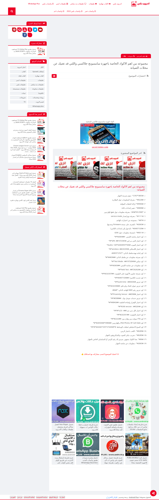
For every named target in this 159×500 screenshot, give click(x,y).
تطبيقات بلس (21, 84)
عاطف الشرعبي (141, 56)
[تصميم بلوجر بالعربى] (112, 497)
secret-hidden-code (100, 147)
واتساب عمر (89, 11)
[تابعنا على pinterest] (14, 29)
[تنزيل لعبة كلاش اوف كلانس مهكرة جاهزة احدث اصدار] (41, 201)
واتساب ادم (58, 11)
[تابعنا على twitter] (35, 29)
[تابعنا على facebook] (24, 35)
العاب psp (22, 76)
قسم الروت (40, 102)
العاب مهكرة (103, 3)
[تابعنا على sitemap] (24, 29)
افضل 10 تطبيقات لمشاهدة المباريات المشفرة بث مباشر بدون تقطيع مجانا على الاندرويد (23, 184)
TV (25, 102)
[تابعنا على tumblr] (30, 29)
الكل (42, 67)
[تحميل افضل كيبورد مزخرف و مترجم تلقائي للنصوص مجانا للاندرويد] (41, 131)
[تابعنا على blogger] (30, 35)
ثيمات (24, 93)
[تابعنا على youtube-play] (40, 29)
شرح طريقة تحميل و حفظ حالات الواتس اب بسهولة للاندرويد (88, 427)
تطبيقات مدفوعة (38, 89)
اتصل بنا (62, 497)
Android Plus (140, 4)
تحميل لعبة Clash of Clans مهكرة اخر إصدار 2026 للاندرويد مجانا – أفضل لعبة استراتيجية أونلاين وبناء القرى (24, 175)
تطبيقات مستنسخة (19, 89)
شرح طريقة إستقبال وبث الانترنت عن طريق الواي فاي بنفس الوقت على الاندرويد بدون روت (64, 460)
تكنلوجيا (41, 93)
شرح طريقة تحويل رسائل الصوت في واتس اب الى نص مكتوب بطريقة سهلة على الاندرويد (112, 460)
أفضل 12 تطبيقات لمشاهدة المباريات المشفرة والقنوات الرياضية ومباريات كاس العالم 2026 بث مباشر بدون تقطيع (66, 172)
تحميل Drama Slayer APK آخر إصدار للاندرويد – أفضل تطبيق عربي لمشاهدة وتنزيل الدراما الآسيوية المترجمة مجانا (24, 193)
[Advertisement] (100, 36)
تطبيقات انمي (61, 3)
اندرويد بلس (117, 3)
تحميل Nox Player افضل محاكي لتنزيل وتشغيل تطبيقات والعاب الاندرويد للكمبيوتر (64, 427)
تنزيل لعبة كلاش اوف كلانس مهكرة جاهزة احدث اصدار (23, 201)
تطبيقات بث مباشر (77, 3)
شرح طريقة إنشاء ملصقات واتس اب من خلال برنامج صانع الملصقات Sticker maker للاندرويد (137, 427)
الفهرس (12, 497)
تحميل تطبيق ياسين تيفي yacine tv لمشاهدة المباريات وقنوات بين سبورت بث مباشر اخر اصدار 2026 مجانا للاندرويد (135, 172)
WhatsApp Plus (34, 3)
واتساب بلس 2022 (73, 11)
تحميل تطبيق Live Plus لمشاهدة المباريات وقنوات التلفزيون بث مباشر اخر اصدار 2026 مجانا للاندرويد (23, 210)
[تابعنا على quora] (19, 29)
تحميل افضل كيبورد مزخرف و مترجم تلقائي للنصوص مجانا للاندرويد (24, 131)
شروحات (130, 56)
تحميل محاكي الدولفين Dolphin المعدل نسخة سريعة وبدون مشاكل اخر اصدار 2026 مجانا (23, 157)
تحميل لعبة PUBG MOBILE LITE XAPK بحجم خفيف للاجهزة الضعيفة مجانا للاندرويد (137, 460)
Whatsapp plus (38, 106)
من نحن (19, 497)
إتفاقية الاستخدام (29, 497)
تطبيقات (92, 3)
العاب (24, 71)
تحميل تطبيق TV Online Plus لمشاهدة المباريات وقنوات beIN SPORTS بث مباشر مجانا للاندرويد (112, 174)
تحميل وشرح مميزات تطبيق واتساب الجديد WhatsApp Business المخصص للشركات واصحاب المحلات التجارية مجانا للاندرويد (89, 460)
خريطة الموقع (53, 497)
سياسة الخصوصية (41, 497)
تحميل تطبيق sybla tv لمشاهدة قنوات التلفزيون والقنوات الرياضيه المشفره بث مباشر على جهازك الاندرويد (89, 172)
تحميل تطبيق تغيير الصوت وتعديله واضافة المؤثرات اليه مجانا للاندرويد (113, 427)
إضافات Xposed (38, 71)
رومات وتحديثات (38, 97)
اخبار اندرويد (21, 67)
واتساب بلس (47, 3)
